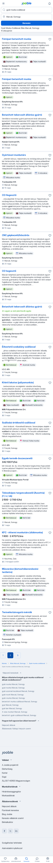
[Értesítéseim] (49, 3)
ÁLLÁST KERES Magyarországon (16, 781)
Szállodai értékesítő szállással (18, 422)
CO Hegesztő (9, 195)
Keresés (26, 23)
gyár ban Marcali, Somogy (12, 708)
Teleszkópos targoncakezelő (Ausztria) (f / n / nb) (23, 494)
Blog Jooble (7, 814)
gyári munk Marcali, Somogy (13, 695)
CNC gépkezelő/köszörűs (15, 235)
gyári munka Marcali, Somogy (13, 684)
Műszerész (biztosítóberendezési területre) (20, 570)
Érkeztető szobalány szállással (19, 346)
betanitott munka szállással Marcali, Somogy (19, 701)
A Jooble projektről (10, 765)
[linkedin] (16, 831)
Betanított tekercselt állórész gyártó (22, 115)
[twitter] (10, 831)
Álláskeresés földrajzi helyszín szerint (16, 729)
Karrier (5, 773)
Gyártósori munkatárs (14, 155)
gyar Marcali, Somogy (10, 705)
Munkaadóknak (8, 795)
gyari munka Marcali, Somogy (13, 688)
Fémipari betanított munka (16, 39)
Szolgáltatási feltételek (12, 843)
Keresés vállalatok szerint (13, 818)
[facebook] (4, 831)
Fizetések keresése (10, 810)
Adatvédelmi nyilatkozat (12, 848)
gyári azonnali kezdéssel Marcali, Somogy (18, 691)
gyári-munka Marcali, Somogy (13, 698)
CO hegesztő (9, 271)
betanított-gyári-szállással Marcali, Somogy (19, 715)
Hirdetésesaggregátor (11, 791)
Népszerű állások (8, 725)
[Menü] (3, 3)
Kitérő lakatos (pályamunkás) (18, 382)
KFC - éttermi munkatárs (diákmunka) (22, 532)
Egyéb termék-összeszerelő (17, 458)
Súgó (4, 777)
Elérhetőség (7, 769)
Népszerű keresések (10, 673)
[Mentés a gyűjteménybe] (50, 39)
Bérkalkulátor (7, 822)
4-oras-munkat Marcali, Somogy (14, 712)
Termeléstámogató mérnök (17, 612)
